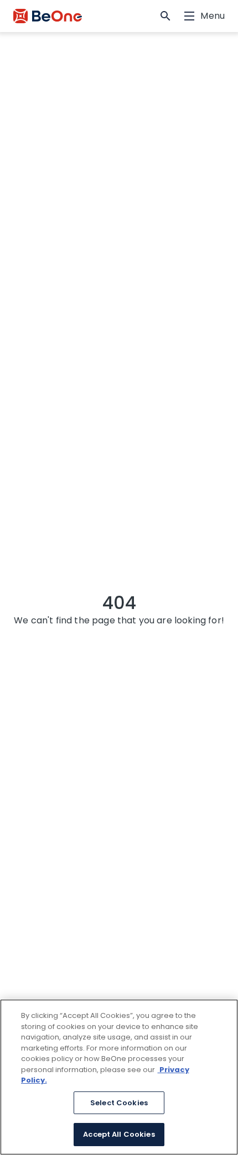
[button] (165, 16)
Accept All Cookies (118, 1134)
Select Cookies (119, 1103)
